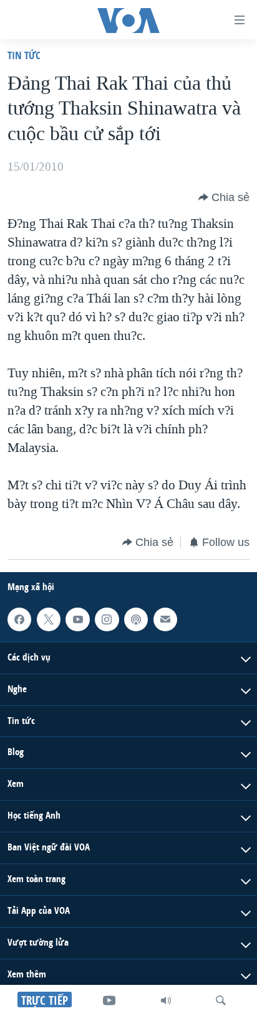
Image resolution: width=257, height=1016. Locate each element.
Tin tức (24, 55)
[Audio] (166, 1000)
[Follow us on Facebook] (19, 619)
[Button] (224, 197)
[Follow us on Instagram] (107, 619)
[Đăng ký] (165, 619)
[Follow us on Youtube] (77, 619)
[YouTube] (109, 1000)
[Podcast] (136, 619)
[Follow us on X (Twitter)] (49, 619)
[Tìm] (221, 1000)
